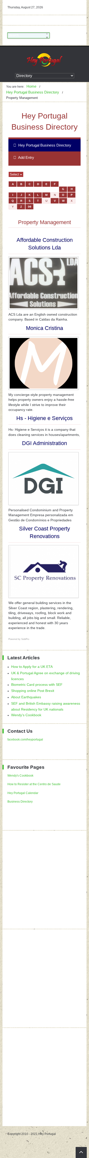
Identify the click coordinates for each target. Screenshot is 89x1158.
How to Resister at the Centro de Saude (34, 784)
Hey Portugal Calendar (22, 793)
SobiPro (25, 639)
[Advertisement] (44, 879)
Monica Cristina (44, 328)
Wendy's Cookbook (20, 775)
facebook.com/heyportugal (25, 739)
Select (15, 174)
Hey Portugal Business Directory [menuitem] (44, 145)
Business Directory (20, 801)
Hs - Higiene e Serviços (44, 418)
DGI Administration (44, 443)
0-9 (29, 206)
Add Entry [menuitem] (25, 157)
